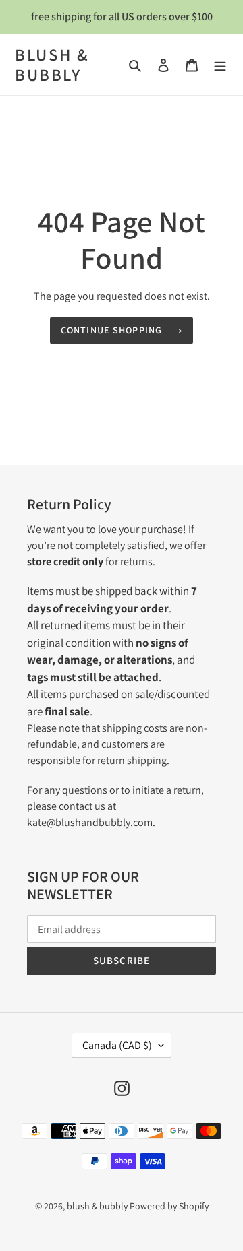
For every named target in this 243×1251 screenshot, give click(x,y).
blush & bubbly (52, 64)
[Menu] (220, 64)
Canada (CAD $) (117, 1045)
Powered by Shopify (169, 1206)
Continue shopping (111, 330)
